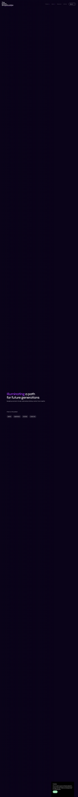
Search (71, 4)
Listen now (32, 416)
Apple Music (17, 416)
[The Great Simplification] (7, 4)
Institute (65, 4)
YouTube (25, 416)
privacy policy (58, 789)
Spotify (9, 416)
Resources (59, 4)
